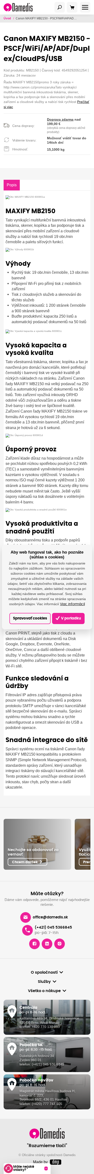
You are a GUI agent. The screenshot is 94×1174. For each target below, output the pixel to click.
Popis (12, 185)
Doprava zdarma (60, 119)
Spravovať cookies (30, 618)
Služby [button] (44, 982)
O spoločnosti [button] (44, 972)
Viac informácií (72, 604)
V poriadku (70, 618)
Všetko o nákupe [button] (44, 991)
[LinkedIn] (47, 944)
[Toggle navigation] (59, 7)
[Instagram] (59, 944)
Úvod (8, 18)
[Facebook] (34, 944)
